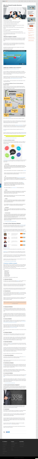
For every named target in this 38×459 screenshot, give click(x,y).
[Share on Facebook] (6, 432)
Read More (31, 15)
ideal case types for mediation (13, 327)
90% (23, 182)
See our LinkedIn (21, 446)
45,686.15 (18, 280)
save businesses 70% (14, 187)
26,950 (11, 343)
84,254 (4, 309)
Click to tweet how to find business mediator (10, 261)
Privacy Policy (13, 446)
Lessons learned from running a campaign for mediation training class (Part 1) (31, 13)
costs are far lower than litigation (21, 177)
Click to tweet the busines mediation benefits (10, 221)
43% (19, 292)
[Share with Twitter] (7, 432)
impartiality (24, 170)
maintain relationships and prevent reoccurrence (16, 78)
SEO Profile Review (5, 451)
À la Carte (4, 446)
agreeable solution (24, 133)
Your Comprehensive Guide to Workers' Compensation (31, 24)
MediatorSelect (5, 251)
